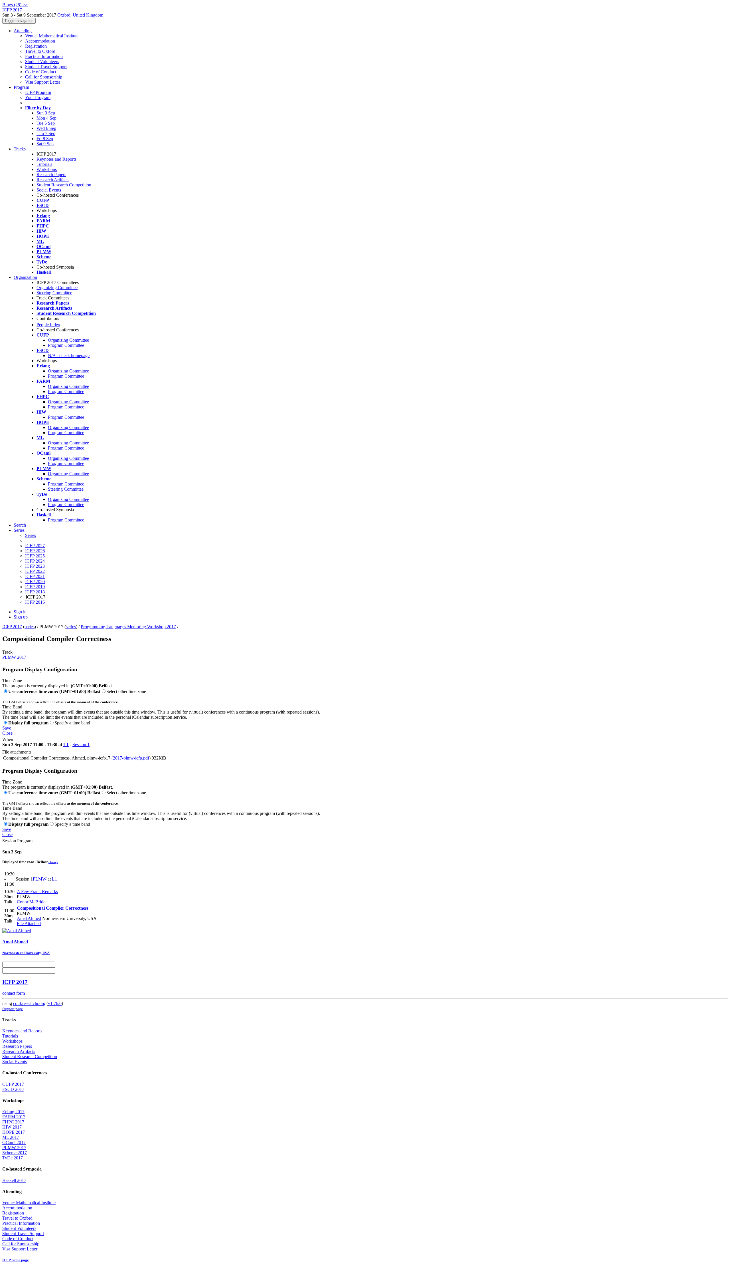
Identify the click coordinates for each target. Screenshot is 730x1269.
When (7, 739)
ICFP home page (15, 1260)
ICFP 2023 (35, 566)
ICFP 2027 (35, 545)
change (53, 862)
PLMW (39, 879)
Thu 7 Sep (45, 133)
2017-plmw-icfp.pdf (131, 758)
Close (7, 733)
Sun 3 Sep (45, 112)
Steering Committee (54, 292)
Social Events (48, 190)
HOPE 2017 (13, 1132)
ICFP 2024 (35, 561)
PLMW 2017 (14, 657)
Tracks (20, 148)
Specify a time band (72, 722)
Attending (23, 30)
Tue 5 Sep (45, 123)
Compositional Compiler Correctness (52, 908)
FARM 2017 (13, 1116)
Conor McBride (31, 901)
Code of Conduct (40, 71)
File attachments (16, 752)
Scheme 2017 (14, 1152)
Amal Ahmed (29, 918)
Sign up (21, 617)
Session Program (17, 840)
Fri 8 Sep (44, 138)
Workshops (46, 169)
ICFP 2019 (35, 586)
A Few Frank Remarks (37, 891)
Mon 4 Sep (46, 118)
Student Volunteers (42, 61)
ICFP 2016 (35, 602)
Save (6, 728)
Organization (25, 277)
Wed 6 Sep (46, 128)
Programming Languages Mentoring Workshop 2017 (128, 626)
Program (21, 87)
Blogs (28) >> (15, 4)
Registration (36, 46)
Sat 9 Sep (45, 143)
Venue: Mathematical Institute (51, 35)
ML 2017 (10, 1137)
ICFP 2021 (35, 576)
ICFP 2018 (35, 591)
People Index (48, 324)
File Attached (29, 923)
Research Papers (51, 174)
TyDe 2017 (12, 1157)
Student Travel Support (46, 66)
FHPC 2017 (13, 1121)
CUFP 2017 (13, 1084)
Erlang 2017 (13, 1111)
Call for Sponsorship (43, 76)
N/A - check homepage (69, 355)
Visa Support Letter (42, 82)
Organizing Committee (57, 287)
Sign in (20, 611)
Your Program (37, 97)
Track (7, 652)
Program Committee (66, 345)
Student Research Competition (63, 184)
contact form (13, 993)
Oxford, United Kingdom (80, 15)
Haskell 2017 (14, 1180)
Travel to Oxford (40, 51)
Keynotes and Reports (56, 159)
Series (30, 535)
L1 (66, 744)
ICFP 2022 (35, 571)
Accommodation (40, 41)
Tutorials (44, 164)
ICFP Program (38, 92)
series (30, 626)
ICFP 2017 (12, 626)
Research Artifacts (52, 179)
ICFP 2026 (35, 550)
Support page (12, 1009)
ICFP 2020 (35, 581)
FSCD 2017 (13, 1089)
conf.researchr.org (29, 1003)
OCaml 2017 (14, 1142)
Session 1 (81, 744)
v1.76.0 (55, 1003)
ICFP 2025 (35, 555)
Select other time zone (126, 691)
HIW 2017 (12, 1127)
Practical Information (44, 56)
